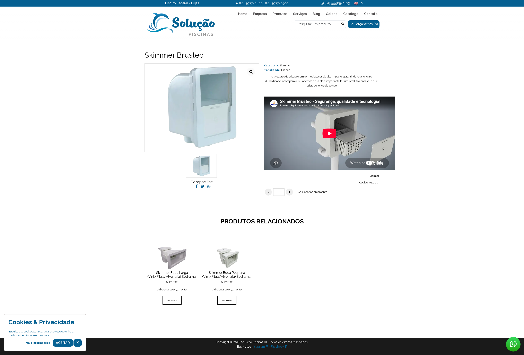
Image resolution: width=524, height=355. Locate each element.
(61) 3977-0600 (250, 3)
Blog (316, 14)
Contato (370, 14)
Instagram (259, 346)
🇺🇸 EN (358, 3)
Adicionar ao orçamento (312, 191)
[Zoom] (251, 72)
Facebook (278, 346)
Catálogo (350, 14)
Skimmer (285, 65)
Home (242, 14)
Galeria (332, 14)
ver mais (172, 300)
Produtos (280, 14)
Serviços (300, 14)
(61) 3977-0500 (276, 3)
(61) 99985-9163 (337, 3)
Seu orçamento (364, 24)
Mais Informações (38, 342)
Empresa (260, 14)
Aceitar (63, 343)
